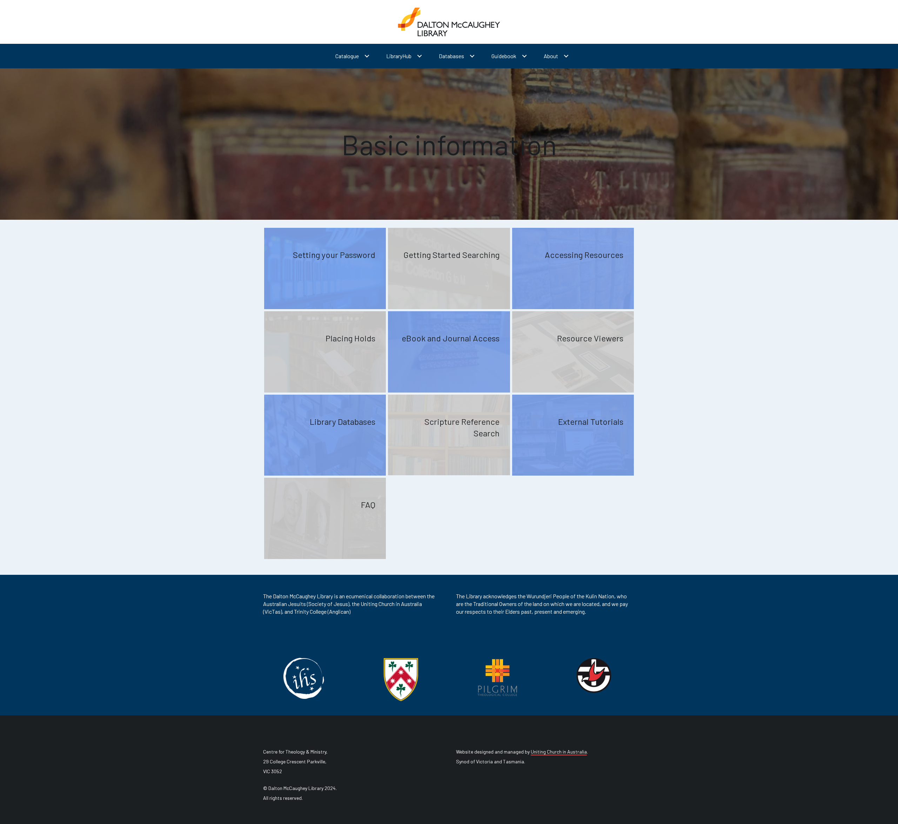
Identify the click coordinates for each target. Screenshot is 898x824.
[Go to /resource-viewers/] (573, 352)
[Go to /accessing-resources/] (573, 268)
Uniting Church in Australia (559, 752)
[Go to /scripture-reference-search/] (449, 435)
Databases (451, 56)
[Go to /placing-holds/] (325, 352)
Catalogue (347, 56)
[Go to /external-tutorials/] (573, 435)
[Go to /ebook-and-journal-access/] (449, 351)
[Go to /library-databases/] (325, 435)
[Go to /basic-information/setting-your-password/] (325, 268)
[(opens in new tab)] (304, 677)
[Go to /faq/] (325, 518)
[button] (367, 56)
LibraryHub (398, 56)
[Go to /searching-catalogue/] (449, 268)
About (551, 56)
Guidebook (503, 56)
